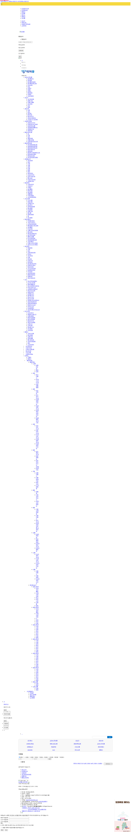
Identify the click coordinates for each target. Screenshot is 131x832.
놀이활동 (30, 189)
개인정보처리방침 (26, 774)
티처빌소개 (25, 771)
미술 (29, 168)
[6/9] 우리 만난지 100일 (37, 463)
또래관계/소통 (31, 126)
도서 (29, 105)
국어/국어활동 (37, 590)
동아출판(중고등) (32, 83)
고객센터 (24, 25)
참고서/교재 (31, 298)
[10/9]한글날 (37, 536)
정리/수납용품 (31, 322)
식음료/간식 (31, 203)
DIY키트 (30, 114)
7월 (34, 471)
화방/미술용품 (31, 317)
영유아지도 (31, 292)
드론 (29, 110)
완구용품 (30, 217)
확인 (2, 830)
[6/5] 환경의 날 (37, 453)
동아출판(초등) (32, 82)
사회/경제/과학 (31, 252)
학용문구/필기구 (32, 314)
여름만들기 (37, 474)
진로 (29, 135)
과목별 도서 (31, 293)
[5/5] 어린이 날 (37, 427)
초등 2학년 (36, 607)
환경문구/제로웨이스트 (34, 152)
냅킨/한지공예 (31, 235)
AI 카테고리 (29, 346)
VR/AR (29, 113)
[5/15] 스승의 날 (37, 436)
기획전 (29, 357)
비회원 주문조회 (26, 24)
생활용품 (30, 194)
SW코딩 (30, 259)
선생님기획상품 (30, 349)
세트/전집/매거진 (32, 301)
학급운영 (27, 182)
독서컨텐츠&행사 (32, 281)
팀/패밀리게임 (31, 270)
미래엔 (29, 94)
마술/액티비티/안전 (33, 141)
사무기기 (30, 324)
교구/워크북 (31, 99)
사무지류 (30, 325)
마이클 (23, 18)
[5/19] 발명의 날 (37, 441)
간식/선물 (27, 198)
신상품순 (99, 763)
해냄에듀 (30, 92)
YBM (29, 89)
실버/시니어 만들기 (33, 244)
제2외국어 (30, 173)
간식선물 (30, 200)
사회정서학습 (28, 121)
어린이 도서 (31, 306)
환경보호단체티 (32, 154)
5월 (34, 424)
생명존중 (30, 130)
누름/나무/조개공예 (33, 230)
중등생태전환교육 (32, 148)
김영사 (29, 91)
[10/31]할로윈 (37, 549)
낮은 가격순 (87, 763)
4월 (34, 389)
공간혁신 (30, 740)
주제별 (32, 693)
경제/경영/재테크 (32, 303)
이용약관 (24, 773)
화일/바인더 (31, 320)
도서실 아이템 (31, 282)
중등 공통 (35, 681)
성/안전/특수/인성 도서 (34, 309)
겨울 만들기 (37, 572)
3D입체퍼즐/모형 (32, 240)
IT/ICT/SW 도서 (32, 287)
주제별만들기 (31, 221)
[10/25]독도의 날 (37, 545)
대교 (29, 86)
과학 (29, 167)
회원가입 (24, 22)
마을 (37, 623)
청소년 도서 (31, 297)
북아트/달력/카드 (32, 233)
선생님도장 (31, 184)
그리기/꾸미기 (31, 222)
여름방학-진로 (37, 479)
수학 (29, 163)
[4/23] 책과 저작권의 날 (37, 413)
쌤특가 (26, 332)
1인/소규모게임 (32, 268)
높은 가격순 (94, 763)
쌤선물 (29, 213)
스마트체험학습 (32, 197)
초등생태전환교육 (32, 146)
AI (28, 133)
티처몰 (23, 13)
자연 (37, 621)
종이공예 (30, 232)
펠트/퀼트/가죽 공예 (33, 225)
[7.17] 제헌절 (37, 487)
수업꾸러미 (29, 347)
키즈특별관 (30, 691)
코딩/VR (27, 108)
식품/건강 (30, 336)
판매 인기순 (80, 763)
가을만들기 (37, 517)
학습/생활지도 (31, 284)
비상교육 (30, 85)
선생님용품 (31, 195)
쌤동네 (23, 11)
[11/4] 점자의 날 (37, 556)
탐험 (37, 605)
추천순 (75, 763)
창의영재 (30, 262)
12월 (34, 569)
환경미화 (30, 190)
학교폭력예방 (37, 540)
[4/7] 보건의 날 (37, 396)
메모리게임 (31, 267)
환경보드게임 (31, 155)
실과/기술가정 (31, 176)
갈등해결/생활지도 (33, 127)
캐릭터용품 (31, 214)
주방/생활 (30, 338)
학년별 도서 (31, 295)
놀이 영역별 (33, 694)
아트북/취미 (31, 308)
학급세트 (30, 247)
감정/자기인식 (31, 122)
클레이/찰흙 (31, 236)
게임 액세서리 (31, 278)
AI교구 (26, 97)
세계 (37, 620)
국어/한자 (30, 255)
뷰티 (29, 343)
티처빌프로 (25, 10)
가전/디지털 (31, 333)
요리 (29, 136)
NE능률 (30, 80)
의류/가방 (30, 211)
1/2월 (34, 363)
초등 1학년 (36, 586)
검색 (50, 759)
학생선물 (30, 201)
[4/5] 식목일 (37, 392)
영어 (29, 162)
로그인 (23, 21)
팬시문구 (30, 205)
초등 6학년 (36, 667)
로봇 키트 (30, 100)
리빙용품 (30, 209)
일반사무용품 (31, 319)
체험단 (29, 359)
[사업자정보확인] (42, 801)
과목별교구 (28, 159)
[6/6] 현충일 (37, 457)
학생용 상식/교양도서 (33, 300)
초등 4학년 (36, 639)
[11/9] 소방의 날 (37, 560)
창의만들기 (28, 219)
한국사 (29, 254)
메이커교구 (31, 116)
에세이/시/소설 (31, 305)
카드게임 (30, 271)
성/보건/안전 (31, 174)
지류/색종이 (31, 316)
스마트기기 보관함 (33, 119)
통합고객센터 (25, 777)
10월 (34, 532)
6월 (34, 450)
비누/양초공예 (31, 238)
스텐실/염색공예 (32, 224)
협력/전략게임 (31, 274)
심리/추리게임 (31, 273)
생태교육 (30, 151)
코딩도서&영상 (32, 118)
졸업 (37, 370)
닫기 (20, 56)
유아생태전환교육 (32, 144)
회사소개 (24, 769)
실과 (37, 632)
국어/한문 (30, 160)
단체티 (29, 187)
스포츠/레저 (31, 344)
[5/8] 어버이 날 (37, 432)
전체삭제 (21, 50)
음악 (29, 171)
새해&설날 (37, 367)
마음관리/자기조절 (33, 124)
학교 (37, 597)
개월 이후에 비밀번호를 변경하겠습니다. (13, 827)
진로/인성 (30, 260)
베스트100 (28, 351)
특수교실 (30, 178)
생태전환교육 (28, 143)
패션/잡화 (30, 335)
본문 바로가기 (4, 1)
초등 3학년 (36, 624)
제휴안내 (24, 776)
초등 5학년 (36, 653)
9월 (34, 507)
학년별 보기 (33, 585)
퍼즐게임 (30, 276)
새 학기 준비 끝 (37, 381)
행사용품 (30, 208)
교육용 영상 (31, 181)
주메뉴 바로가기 (12, 1)
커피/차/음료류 (31, 341)
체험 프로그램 (28, 132)
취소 (6, 830)
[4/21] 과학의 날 (37, 407)
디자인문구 (31, 313)
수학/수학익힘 (37, 594)
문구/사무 (27, 311)
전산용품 (30, 328)
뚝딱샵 (23, 16)
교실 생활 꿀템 (37, 386)
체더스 (23, 15)
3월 (34, 373)
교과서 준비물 (28, 77)
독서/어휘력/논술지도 (33, 286)
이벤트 (27, 355)
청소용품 (30, 192)
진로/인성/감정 (31, 179)
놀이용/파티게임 (32, 263)
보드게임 (30, 104)
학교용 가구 (31, 327)
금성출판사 (31, 78)
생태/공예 (30, 138)
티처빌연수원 (25, 8)
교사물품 (32, 697)
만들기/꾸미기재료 (33, 243)
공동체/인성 (31, 129)
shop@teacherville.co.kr (32, 800)
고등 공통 (35, 686)
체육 (29, 170)
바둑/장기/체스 (31, 265)
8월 (34, 490)
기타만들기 (31, 241)
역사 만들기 (37, 376)
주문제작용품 (31, 206)
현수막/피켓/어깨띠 (33, 157)
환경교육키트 (31, 149)
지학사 (29, 88)
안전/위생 (30, 330)
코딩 (29, 111)
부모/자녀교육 (31, 290)
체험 (29, 107)
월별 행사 (32, 362)
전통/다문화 (31, 140)
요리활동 (30, 227)
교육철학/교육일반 (33, 289)
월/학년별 (30, 360)
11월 (34, 552)
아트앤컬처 (31, 96)
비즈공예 (30, 228)
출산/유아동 (31, 339)
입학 (37, 371)
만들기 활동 (31, 102)
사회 (29, 165)
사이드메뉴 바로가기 (23, 1)
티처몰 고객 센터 (23, 782)
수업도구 (30, 186)
